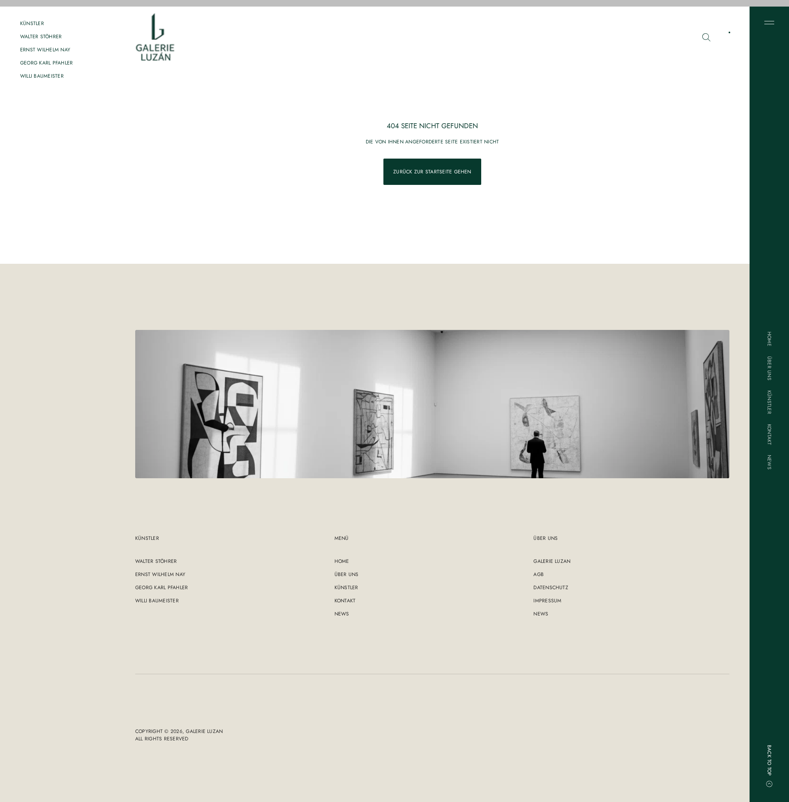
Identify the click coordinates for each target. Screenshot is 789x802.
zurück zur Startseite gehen (432, 171)
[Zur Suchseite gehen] (706, 37)
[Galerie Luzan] (155, 37)
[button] (706, 37)
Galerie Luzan (204, 731)
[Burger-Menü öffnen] (769, 23)
